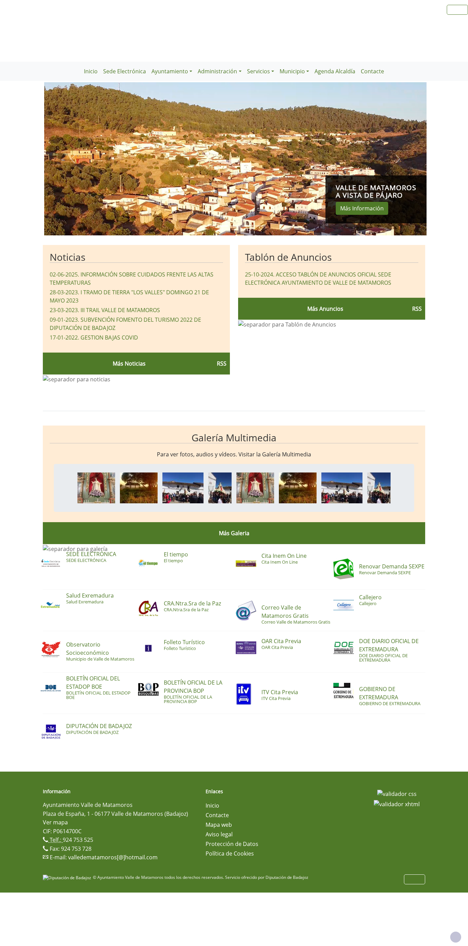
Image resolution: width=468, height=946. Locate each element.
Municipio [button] (292, 71)
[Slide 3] (248, 226)
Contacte (372, 71)
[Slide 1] (223, 226)
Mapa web (219, 824)
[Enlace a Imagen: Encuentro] (183, 487)
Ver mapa (55, 822)
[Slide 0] (211, 226)
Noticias (67, 256)
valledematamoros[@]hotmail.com (113, 857)
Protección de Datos (232, 844)
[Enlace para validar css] (397, 793)
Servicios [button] (258, 71)
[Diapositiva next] (398, 158)
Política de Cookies (230, 853)
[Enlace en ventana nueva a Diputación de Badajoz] (68, 877)
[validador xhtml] (397, 803)
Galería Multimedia (234, 437)
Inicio (91, 71)
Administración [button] (217, 71)
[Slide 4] (260, 226)
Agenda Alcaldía (335, 71)
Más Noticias (129, 363)
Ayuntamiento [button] (169, 71)
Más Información (362, 208)
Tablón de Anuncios (288, 256)
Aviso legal (219, 834)
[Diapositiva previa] (72, 158)
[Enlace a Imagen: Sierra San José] (138, 487)
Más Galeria (234, 533)
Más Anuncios (325, 308)
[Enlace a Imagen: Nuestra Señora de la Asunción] (96, 487)
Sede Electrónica (124, 71)
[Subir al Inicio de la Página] (455, 937)
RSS (417, 308)
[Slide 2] (235, 226)
